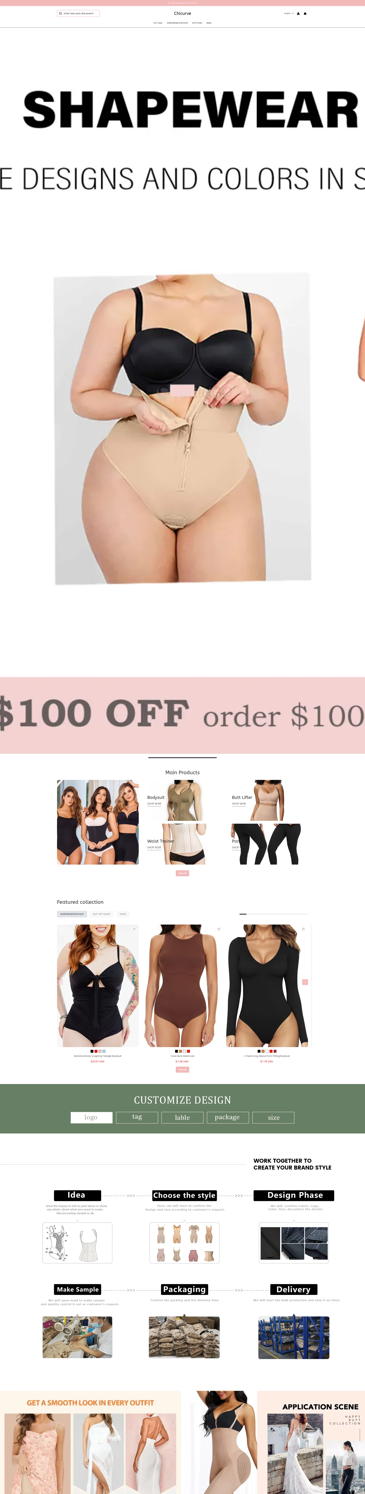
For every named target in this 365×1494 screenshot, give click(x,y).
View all (182, 873)
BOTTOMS (197, 23)
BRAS (209, 23)
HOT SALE (158, 23)
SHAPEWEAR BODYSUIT (177, 23)
